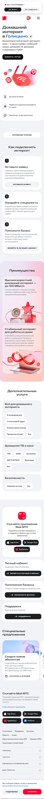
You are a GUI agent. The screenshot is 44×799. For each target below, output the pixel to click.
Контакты (30, 731)
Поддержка (19, 731)
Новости (5, 735)
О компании (7, 731)
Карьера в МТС (35, 739)
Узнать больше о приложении (13, 707)
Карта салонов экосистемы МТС (14, 739)
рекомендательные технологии (15, 786)
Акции (14, 735)
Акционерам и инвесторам (12, 743)
